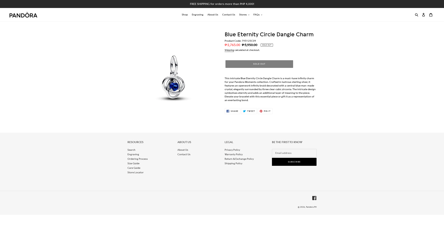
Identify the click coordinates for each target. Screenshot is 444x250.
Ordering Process (137, 158)
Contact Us (183, 154)
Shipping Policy (233, 163)
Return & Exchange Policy (239, 158)
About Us (182, 149)
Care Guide (133, 167)
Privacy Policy (232, 149)
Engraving (133, 154)
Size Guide (133, 163)
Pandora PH (311, 207)
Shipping (229, 50)
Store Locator (135, 172)
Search (131, 149)
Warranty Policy (234, 154)
